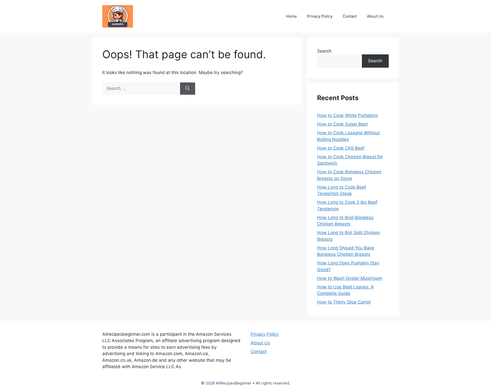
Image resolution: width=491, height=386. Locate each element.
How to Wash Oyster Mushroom (349, 278)
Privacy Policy (319, 16)
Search (324, 51)
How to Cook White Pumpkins (347, 115)
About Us (375, 16)
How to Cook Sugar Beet (342, 124)
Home (291, 16)
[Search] (187, 88)
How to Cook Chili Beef (340, 148)
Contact (350, 16)
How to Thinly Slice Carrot (344, 302)
